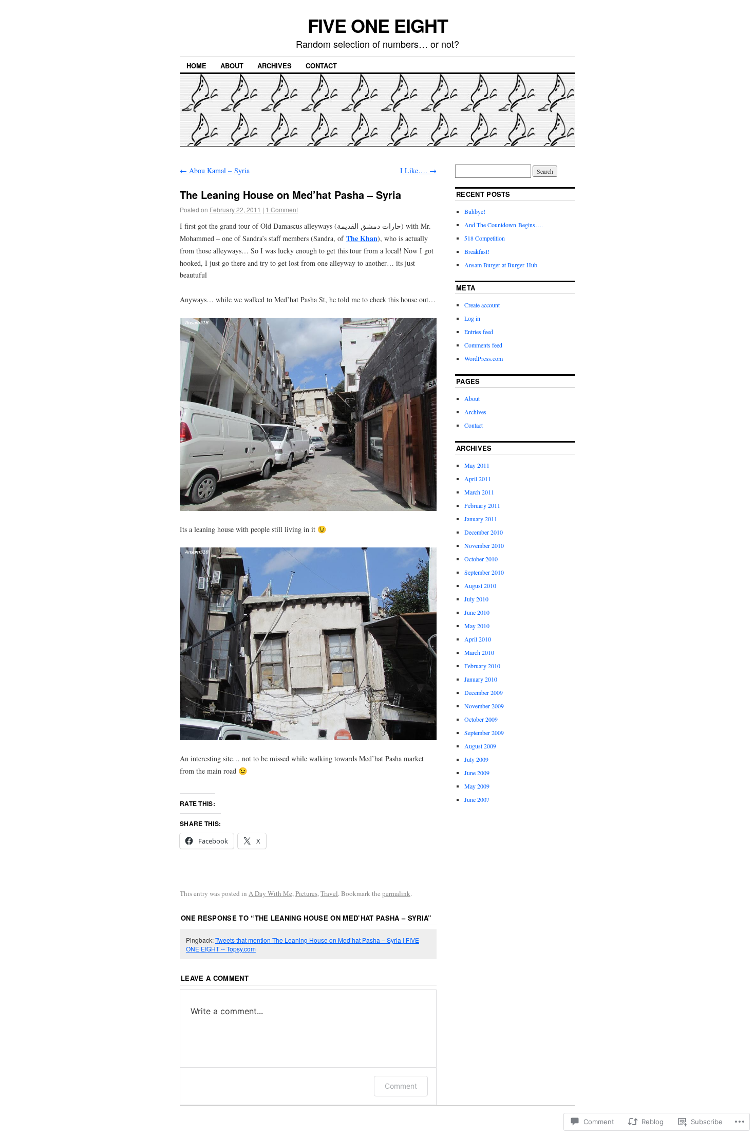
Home (196, 65)
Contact (321, 65)
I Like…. (418, 170)
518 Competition (484, 238)
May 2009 (476, 786)
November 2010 (484, 545)
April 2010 (477, 639)
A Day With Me (270, 893)
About (231, 65)
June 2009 (476, 772)
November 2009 (484, 706)
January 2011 (480, 519)
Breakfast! (476, 251)
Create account (482, 305)
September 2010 (484, 572)
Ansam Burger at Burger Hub (500, 265)
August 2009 (480, 746)
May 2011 (476, 465)
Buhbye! (474, 211)
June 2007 (476, 799)
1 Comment (282, 209)
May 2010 (476, 625)
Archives (274, 65)
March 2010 (479, 652)
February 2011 (482, 505)
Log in (472, 318)
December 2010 (483, 532)
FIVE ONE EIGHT (378, 25)
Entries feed (478, 331)
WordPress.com (483, 358)
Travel (329, 893)
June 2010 (476, 612)
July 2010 (476, 599)
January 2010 (480, 679)
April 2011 (477, 478)
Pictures (306, 893)
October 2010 (481, 559)
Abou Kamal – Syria (215, 170)
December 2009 (483, 692)
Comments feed (483, 345)
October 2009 (481, 719)
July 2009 (476, 759)
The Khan (362, 238)
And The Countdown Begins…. (503, 225)
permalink (396, 893)
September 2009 (484, 732)
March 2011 (479, 492)
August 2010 (480, 585)
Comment (401, 1086)
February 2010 (482, 666)
